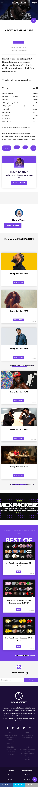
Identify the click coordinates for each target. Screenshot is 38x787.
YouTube (32, 139)
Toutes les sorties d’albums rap (10, 742)
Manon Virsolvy (19, 47)
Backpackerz (19, 2)
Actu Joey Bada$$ (27, 737)
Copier (33, 785)
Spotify (19, 139)
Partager (8, 785)
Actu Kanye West (27, 740)
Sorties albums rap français (10, 738)
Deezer (25, 139)
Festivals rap (10, 754)
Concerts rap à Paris (10, 749)
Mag (33, 3)
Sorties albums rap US (10, 735)
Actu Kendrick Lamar (27, 735)
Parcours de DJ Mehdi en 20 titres (27, 759)
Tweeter (20, 785)
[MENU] (2, 3)
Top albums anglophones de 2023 (27, 754)
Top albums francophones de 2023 (27, 750)
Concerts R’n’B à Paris (11, 752)
